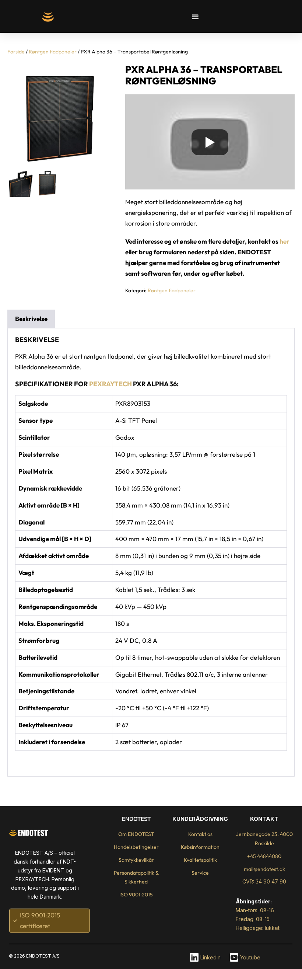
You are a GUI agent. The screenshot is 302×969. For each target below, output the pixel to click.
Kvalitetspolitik (200, 860)
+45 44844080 (264, 856)
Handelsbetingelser (136, 847)
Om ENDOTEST (136, 834)
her (284, 241)
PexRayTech (110, 384)
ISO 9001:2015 (136, 894)
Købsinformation (200, 847)
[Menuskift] (195, 16)
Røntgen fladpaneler (53, 51)
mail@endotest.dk (264, 869)
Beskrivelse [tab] (31, 319)
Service (200, 872)
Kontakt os (200, 834)
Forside (16, 51)
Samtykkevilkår (136, 860)
